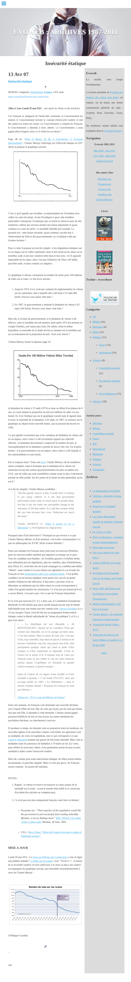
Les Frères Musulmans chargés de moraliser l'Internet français (107, 521)
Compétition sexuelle (109, 368)
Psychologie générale (109, 381)
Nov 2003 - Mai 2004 (104, 156)
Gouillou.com (105, 194)
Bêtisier (96, 321)
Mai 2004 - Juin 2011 (104, 150)
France (48, 92)
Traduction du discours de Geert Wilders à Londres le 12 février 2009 (107, 639)
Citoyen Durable (67, 608)
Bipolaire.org (104, 179)
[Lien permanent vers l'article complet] (45, 86)
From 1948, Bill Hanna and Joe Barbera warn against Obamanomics (106, 593)
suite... (104, 652)
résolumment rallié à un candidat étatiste (44, 574)
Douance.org (104, 184)
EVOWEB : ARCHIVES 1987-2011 (65, 32)
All (94, 316)
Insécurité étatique (20, 81)
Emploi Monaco (104, 199)
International (36, 92)
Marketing (97, 327)
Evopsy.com (104, 189)
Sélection (97, 401)
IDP (94, 443)
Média (95, 332)
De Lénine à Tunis (101, 532)
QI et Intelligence (107, 393)
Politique (96, 337)
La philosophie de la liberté (106, 491)
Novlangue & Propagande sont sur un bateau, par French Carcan (107, 578)
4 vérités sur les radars (41, 861)
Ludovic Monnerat (17, 739)
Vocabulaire (98, 469)
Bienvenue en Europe (103, 547)
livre (43, 462)
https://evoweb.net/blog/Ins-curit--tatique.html (28, 96)
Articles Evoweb (104, 161)
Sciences (96, 360)
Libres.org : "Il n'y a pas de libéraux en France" (41, 697)
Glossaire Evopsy (113, 130)
